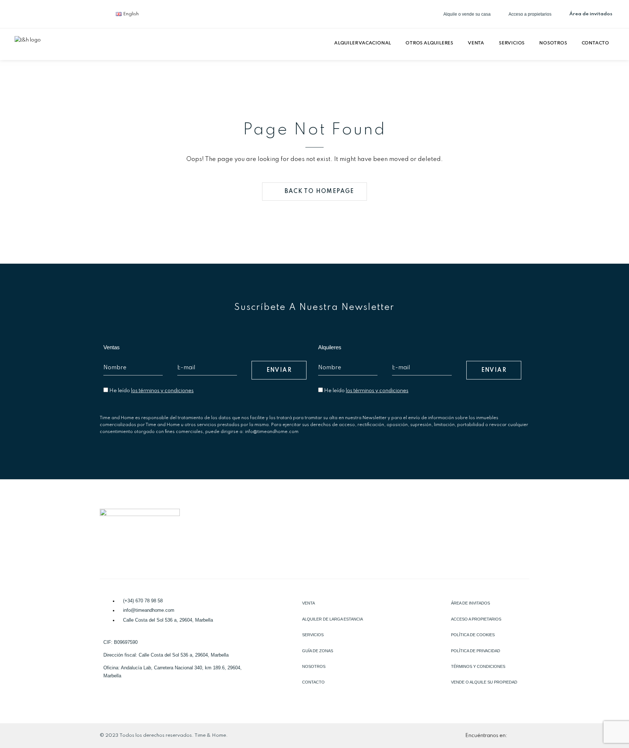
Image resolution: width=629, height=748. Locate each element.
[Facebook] (24, 13)
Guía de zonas (317, 651)
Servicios (512, 43)
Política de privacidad (475, 651)
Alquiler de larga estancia (332, 619)
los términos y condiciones (162, 390)
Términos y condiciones (478, 666)
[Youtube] (96, 13)
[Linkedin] (48, 13)
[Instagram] (72, 13)
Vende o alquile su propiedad (484, 682)
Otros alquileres (429, 43)
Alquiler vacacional (362, 43)
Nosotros (553, 43)
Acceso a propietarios (476, 619)
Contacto (595, 43)
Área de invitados (470, 603)
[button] (364, 43)
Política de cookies (473, 635)
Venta (476, 43)
